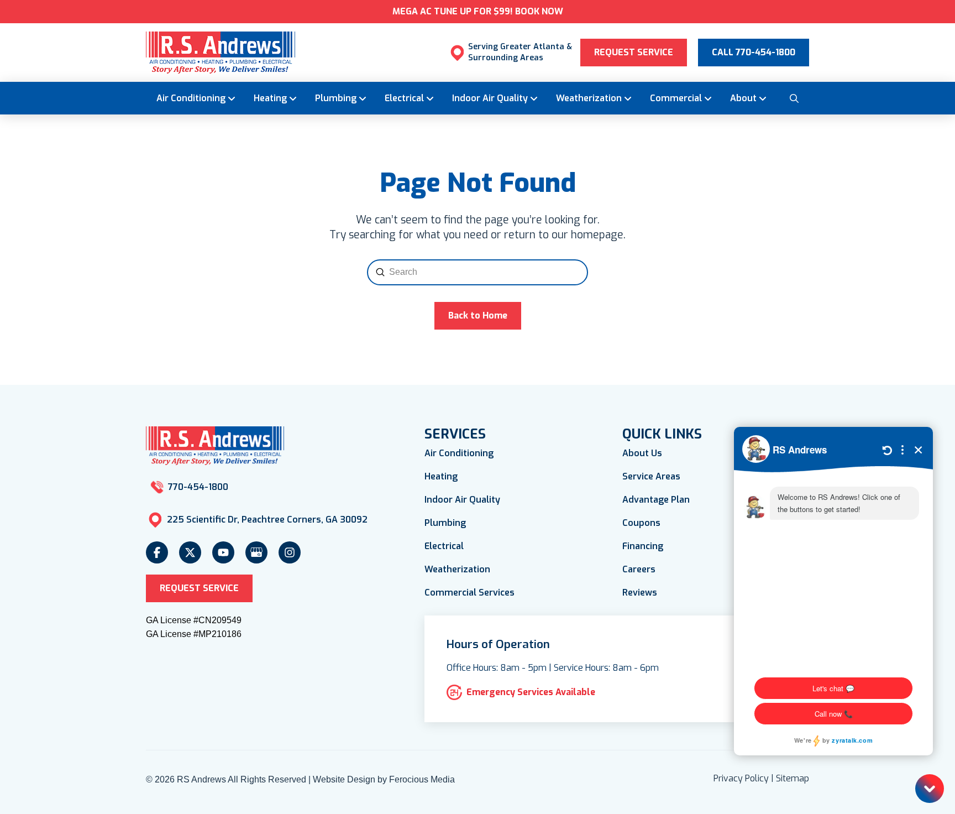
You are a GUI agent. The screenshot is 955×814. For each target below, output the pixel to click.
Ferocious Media (422, 779)
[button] (793, 98)
